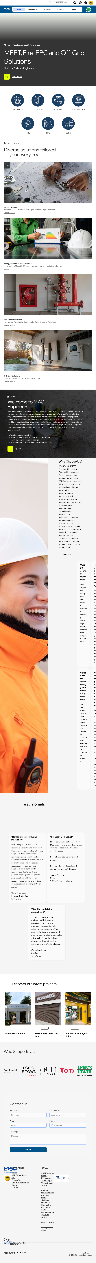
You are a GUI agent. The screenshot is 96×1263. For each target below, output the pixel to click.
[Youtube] (22, 1252)
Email (13, 1121)
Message (14, 1131)
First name (15, 1110)
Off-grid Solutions (20, 1182)
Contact (15, 1187)
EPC (13, 1177)
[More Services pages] (36, 9)
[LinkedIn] (25, 1252)
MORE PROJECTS (20, 1023)
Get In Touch (17, 77)
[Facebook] (85, 2)
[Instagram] (80, 2)
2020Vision (86, 1255)
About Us (18, 449)
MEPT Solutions (18, 1175)
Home (14, 1173)
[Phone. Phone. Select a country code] (53, 1125)
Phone (52, 1121)
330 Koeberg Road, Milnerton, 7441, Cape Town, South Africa (47, 1179)
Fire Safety (16, 1180)
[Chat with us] (88, 9)
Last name (54, 1110)
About (14, 1185)
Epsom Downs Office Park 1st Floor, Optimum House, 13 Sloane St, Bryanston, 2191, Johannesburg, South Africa (47, 1203)
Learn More (9, 212)
